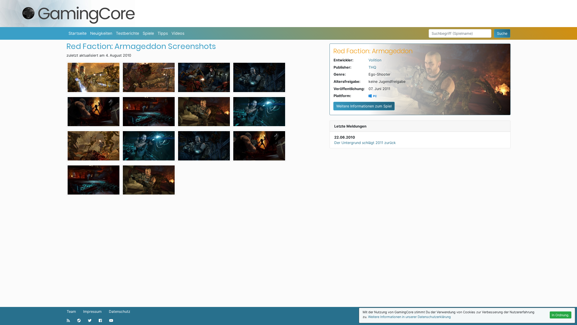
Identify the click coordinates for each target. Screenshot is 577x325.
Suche (502, 33)
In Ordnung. (560, 315)
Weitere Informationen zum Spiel (364, 106)
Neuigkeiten (101, 33)
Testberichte (127, 33)
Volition (375, 60)
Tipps (163, 33)
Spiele (148, 33)
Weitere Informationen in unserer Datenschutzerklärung (409, 317)
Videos (178, 33)
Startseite (78, 33)
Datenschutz (119, 311)
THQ (372, 67)
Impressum (92, 311)
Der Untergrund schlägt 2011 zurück (365, 142)
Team (71, 311)
